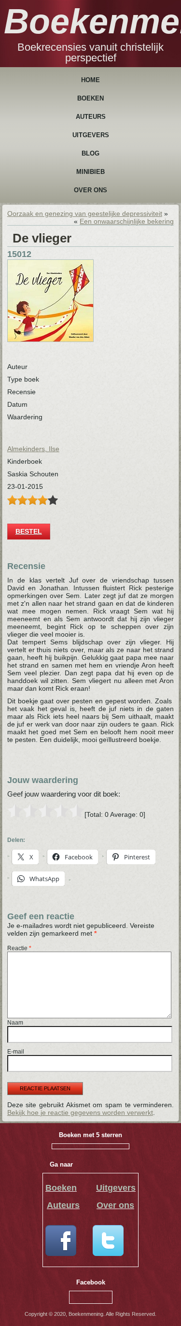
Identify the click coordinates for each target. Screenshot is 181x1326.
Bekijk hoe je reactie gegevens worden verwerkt (80, 1112)
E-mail (15, 1051)
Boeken (90, 98)
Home (90, 80)
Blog (90, 153)
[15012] (50, 339)
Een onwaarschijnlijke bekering (127, 221)
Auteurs (91, 116)
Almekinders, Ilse (33, 449)
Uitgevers (90, 135)
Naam (15, 1022)
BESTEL (28, 531)
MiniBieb (90, 171)
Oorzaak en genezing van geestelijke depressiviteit (84, 213)
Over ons (90, 190)
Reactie (19, 948)
